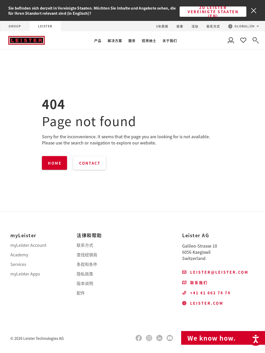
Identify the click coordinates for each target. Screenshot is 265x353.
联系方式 (213, 26)
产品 (97, 40)
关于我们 (170, 40)
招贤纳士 (149, 40)
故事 (179, 26)
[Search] (256, 40)
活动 (195, 26)
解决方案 (115, 40)
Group (15, 26)
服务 (132, 40)
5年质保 (162, 26)
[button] (243, 26)
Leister (45, 26)
